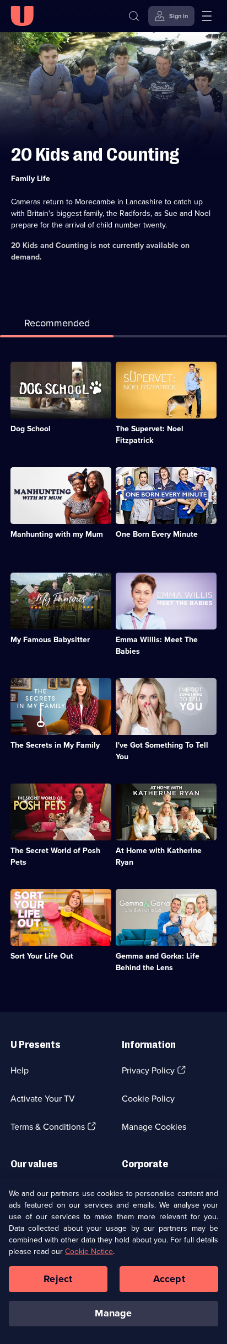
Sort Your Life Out (41, 956)
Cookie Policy (148, 1098)
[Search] (134, 16)
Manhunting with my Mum (56, 534)
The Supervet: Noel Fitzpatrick (149, 434)
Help (19, 1070)
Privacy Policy (148, 1070)
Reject (58, 1279)
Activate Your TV (42, 1098)
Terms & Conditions (47, 1126)
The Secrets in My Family (55, 745)
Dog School (30, 429)
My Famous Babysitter (50, 639)
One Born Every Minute (157, 534)
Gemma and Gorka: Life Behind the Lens (157, 961)
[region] (113, 1261)
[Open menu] (207, 16)
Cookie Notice (89, 1251)
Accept (169, 1279)
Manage (113, 1313)
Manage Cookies (154, 1126)
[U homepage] (22, 16)
